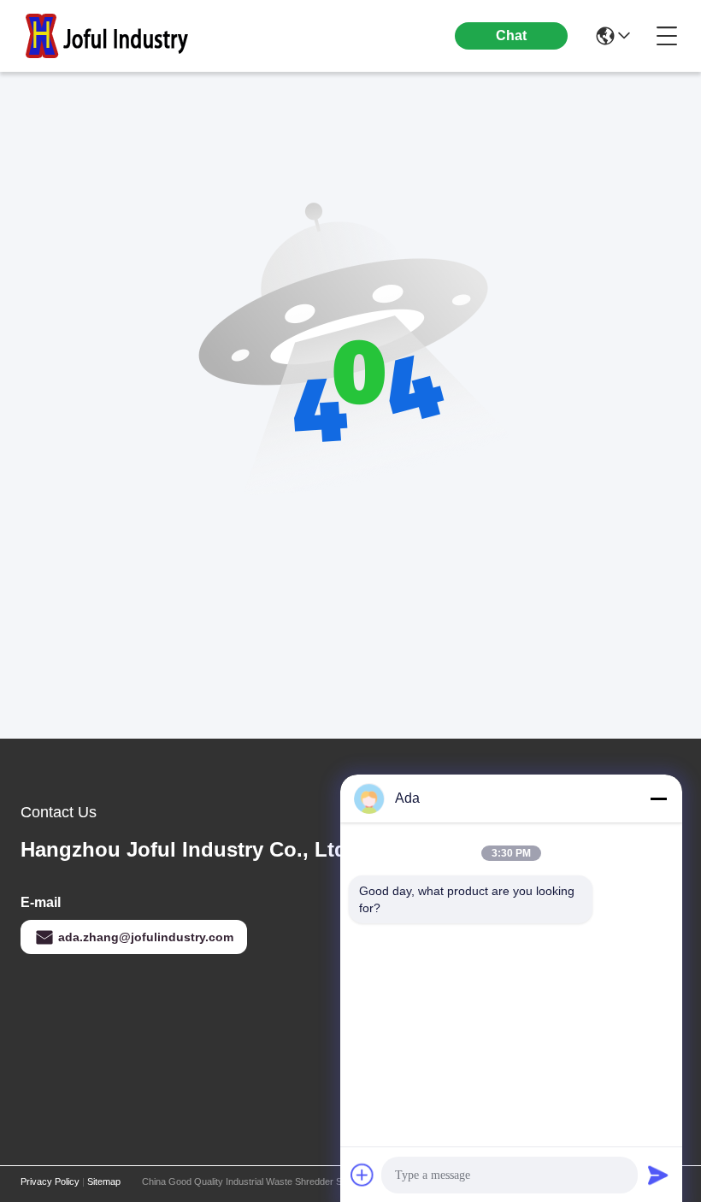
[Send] (658, 1174)
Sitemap (104, 1181)
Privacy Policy (50, 1181)
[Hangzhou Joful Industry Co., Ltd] (115, 36)
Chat (511, 35)
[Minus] (658, 798)
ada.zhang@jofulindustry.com (145, 937)
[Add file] (362, 1174)
